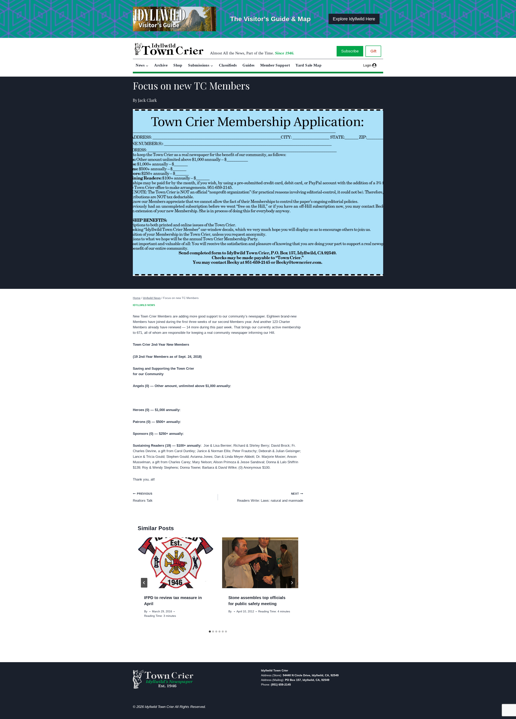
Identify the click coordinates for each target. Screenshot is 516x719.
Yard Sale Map (308, 65)
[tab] (210, 632)
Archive (161, 65)
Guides (248, 65)
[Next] (292, 583)
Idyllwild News (144, 305)
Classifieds (228, 65)
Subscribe (350, 51)
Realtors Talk (143, 497)
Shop (177, 65)
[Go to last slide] (144, 583)
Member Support (275, 65)
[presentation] (176, 562)
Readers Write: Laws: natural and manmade (270, 497)
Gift (373, 51)
